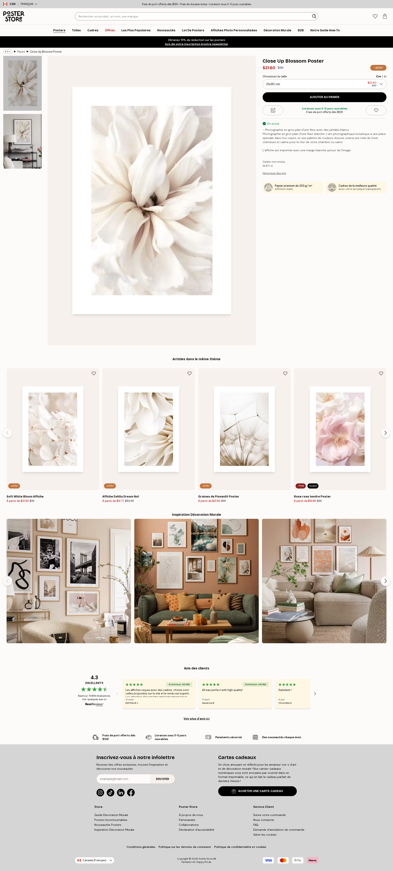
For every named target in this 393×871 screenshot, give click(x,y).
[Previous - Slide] (7, 433)
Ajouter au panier (324, 97)
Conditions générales (141, 847)
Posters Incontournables (110, 820)
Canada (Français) (94, 860)
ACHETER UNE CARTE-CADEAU (260, 791)
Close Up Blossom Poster (46, 51)
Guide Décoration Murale (111, 815)
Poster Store (205, 858)
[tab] (375, 16)
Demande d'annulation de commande (278, 830)
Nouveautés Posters (107, 825)
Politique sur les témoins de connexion (185, 847)
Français (27, 4)
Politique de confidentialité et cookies (240, 847)
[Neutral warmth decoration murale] (324, 581)
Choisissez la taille (275, 76)
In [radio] (385, 76)
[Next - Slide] (386, 433)
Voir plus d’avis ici (197, 718)
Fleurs (21, 51)
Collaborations (189, 825)
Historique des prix (274, 173)
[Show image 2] (22, 141)
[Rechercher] (314, 16)
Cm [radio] (378, 76)
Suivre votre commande (269, 815)
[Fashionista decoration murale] (69, 581)
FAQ (255, 825)
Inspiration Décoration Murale (114, 830)
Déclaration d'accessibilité (196, 830)
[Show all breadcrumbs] (7, 52)
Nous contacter (263, 820)
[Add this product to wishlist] (376, 110)
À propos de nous (191, 815)
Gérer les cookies (265, 834)
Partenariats (187, 820)
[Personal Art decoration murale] (196, 581)
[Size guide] (273, 110)
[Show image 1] (22, 83)
